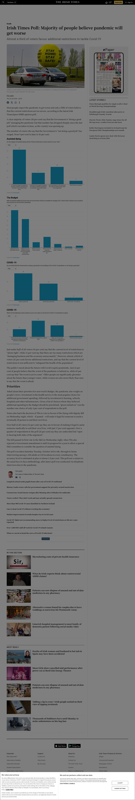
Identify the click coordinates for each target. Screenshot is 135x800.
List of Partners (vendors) (67, 783)
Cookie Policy (9, 789)
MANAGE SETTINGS (120, 788)
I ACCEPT (120, 783)
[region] (67, 786)
